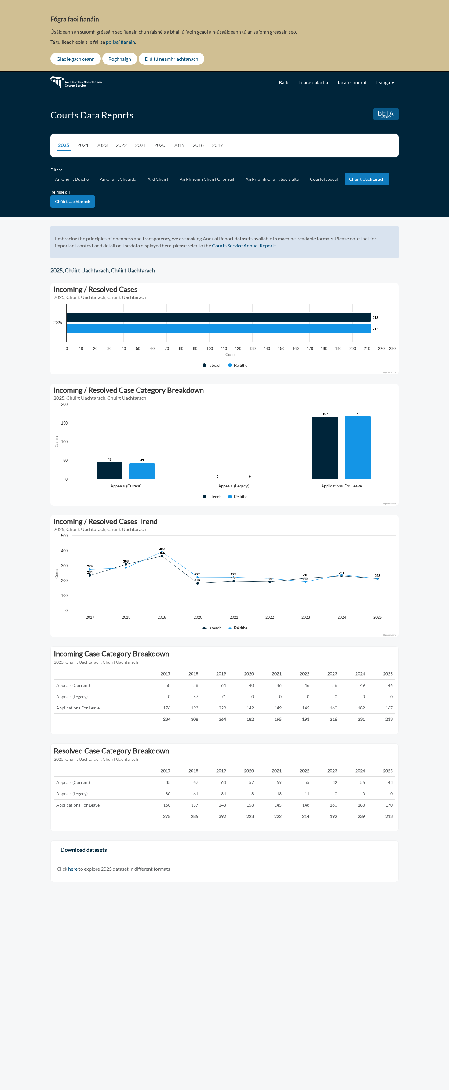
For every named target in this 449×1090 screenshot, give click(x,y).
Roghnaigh (119, 59)
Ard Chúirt (158, 179)
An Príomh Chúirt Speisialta (272, 179)
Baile (284, 82)
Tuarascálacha (313, 82)
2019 (178, 145)
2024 (82, 145)
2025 (63, 145)
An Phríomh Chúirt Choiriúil (207, 179)
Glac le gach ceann (76, 59)
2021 (140, 145)
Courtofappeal (324, 179)
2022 (121, 145)
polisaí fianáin (120, 42)
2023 (102, 145)
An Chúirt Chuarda (118, 179)
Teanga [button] (383, 82)
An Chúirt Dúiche (72, 179)
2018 (198, 145)
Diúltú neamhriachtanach (171, 59)
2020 (159, 145)
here (73, 869)
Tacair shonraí (351, 82)
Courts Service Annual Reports (244, 245)
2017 (217, 145)
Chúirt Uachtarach (367, 179)
